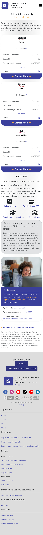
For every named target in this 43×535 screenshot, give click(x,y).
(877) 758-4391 (19, 308)
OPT (2, 424)
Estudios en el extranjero (13, 217)
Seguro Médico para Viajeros (12, 465)
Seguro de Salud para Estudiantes (13, 460)
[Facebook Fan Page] (5, 392)
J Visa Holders (10, 206)
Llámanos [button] (21, 363)
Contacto (18, 385)
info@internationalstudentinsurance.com (17, 319)
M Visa (3, 428)
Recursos (4, 505)
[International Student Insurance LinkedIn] (38, 392)
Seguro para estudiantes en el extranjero (16, 438)
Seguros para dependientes (11, 442)
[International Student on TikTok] (25, 392)
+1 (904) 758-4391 (29, 312)
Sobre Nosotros (7, 516)
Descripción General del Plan (11, 496)
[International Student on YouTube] (18, 392)
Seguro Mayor (6, 473)
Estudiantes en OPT (31, 206)
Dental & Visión (6, 469)
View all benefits (21, 176)
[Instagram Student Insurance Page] (12, 392)
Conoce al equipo (7, 520)
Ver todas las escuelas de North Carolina (19, 327)
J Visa (3, 420)
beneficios (21, 67)
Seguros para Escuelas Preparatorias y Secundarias (20, 446)
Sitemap (21, 405)
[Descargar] (39, 71)
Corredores (5, 485)
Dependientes (34, 217)
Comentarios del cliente (10, 524)
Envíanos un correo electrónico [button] (21, 368)
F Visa (3, 415)
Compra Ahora (21, 76)
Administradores (7, 481)
